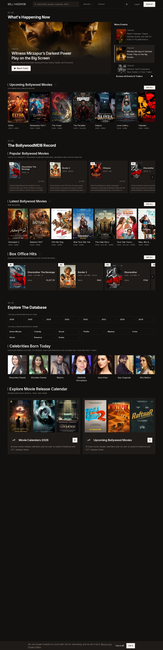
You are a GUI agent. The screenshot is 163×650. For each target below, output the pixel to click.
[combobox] (57, 4)
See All (149, 87)
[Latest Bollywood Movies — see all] (50, 201)
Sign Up (149, 4)
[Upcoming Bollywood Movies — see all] (56, 85)
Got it (130, 646)
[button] (59, 48)
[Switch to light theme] (126, 4)
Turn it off (120, 646)
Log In (137, 4)
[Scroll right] (152, 110)
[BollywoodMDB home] (17, 4)
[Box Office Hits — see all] (40, 254)
